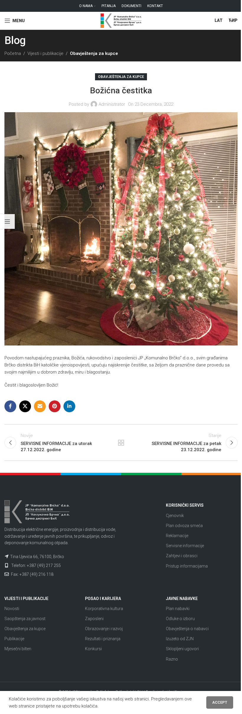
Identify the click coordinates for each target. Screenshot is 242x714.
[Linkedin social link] (69, 406)
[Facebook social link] (10, 406)
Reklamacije (177, 535)
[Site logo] (121, 20)
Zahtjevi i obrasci (181, 555)
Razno (172, 659)
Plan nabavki (177, 608)
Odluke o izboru (180, 618)
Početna (12, 53)
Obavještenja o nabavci (187, 628)
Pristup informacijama (187, 566)
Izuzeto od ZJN (180, 638)
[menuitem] (219, 20)
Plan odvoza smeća (184, 525)
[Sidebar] (7, 221)
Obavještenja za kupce (94, 53)
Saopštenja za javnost (24, 618)
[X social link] (25, 406)
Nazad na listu (121, 443)
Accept (219, 702)
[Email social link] (40, 406)
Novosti (11, 608)
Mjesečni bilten (17, 648)
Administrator (112, 104)
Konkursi (93, 648)
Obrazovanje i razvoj (104, 628)
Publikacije (14, 638)
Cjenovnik (175, 515)
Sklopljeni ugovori (182, 648)
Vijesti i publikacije (45, 53)
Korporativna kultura (104, 608)
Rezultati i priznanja (102, 638)
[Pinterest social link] (54, 406)
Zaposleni (94, 618)
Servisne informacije (185, 545)
